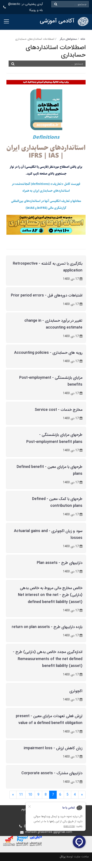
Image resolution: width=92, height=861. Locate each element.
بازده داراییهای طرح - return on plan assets (47, 627)
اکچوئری (75, 691)
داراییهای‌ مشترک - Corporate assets (51, 773)
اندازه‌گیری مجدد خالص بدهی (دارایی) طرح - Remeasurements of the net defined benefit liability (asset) (47, 659)
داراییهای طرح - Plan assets (59, 563)
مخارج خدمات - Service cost (58, 410)
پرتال (62, 856)
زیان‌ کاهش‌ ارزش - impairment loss (53, 748)
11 (21, 794)
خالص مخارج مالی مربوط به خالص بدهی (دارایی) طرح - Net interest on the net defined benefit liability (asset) (50, 595)
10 (30, 794)
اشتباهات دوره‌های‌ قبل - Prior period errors (46, 295)
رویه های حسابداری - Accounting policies (48, 353)
